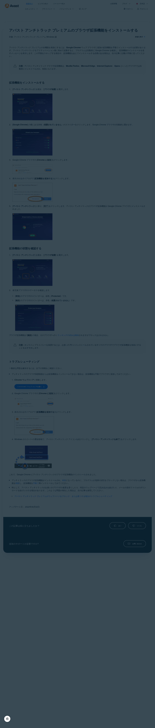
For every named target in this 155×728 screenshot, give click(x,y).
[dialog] (77, 364)
